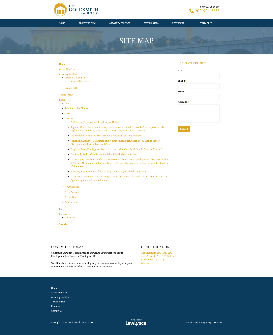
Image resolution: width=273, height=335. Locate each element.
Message (183, 102)
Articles (69, 118)
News (67, 113)
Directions (70, 217)
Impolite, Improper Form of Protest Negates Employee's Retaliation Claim (109, 171)
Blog (61, 209)
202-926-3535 (207, 11)
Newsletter (70, 197)
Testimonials (151, 23)
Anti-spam (217, 322)
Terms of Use (191, 322)
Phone (182, 81)
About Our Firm (87, 23)
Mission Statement (80, 81)
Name (181, 71)
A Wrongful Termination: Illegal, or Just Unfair (95, 122)
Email (182, 92)
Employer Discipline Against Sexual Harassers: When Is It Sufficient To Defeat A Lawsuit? (116, 149)
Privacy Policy (204, 322)
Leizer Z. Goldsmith (75, 77)
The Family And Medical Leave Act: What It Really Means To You (104, 154)
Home (62, 23)
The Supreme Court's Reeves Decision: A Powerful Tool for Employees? (107, 135)
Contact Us (206, 23)
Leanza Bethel (72, 88)
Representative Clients (76, 108)
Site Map (63, 224)
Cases (68, 103)
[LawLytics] (136, 322)
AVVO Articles (72, 186)
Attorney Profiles (119, 23)
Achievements (72, 202)
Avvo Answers (72, 192)
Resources (178, 23)
